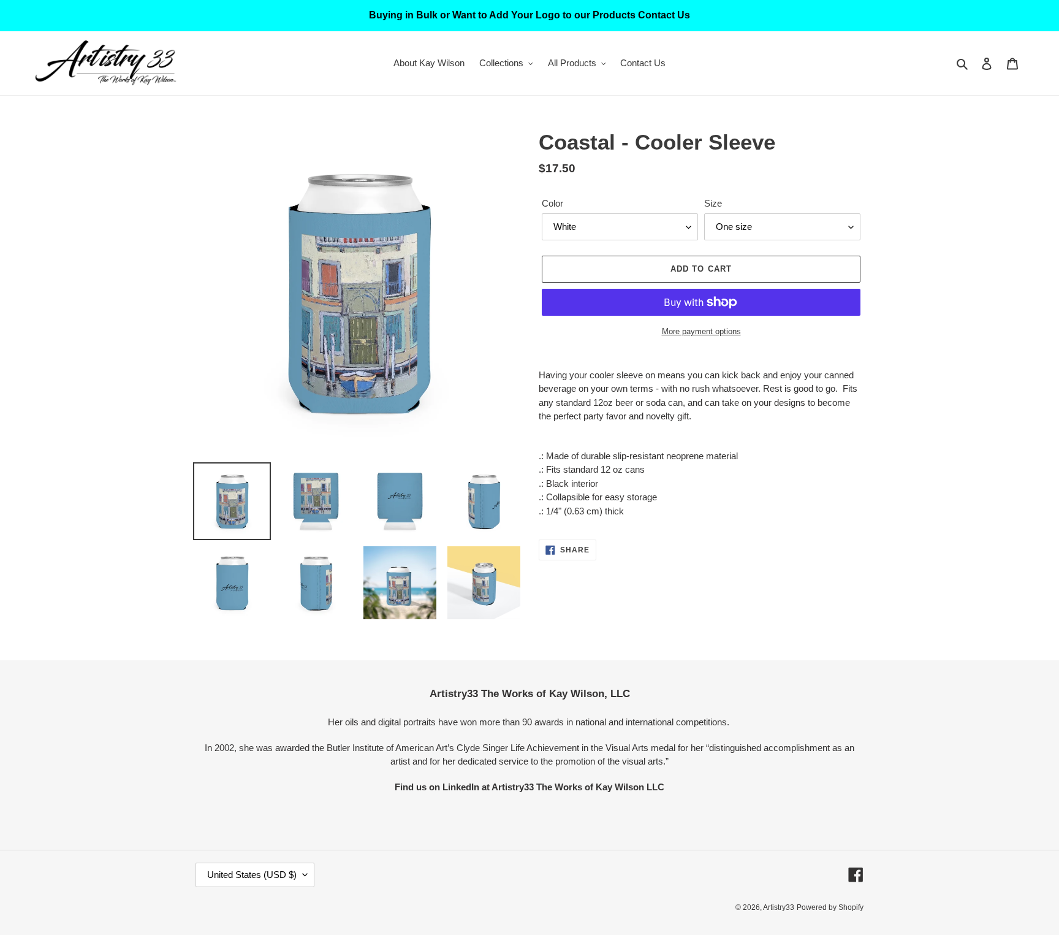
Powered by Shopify (830, 907)
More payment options (701, 331)
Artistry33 (778, 907)
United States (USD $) (252, 874)
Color (552, 203)
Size (713, 203)
